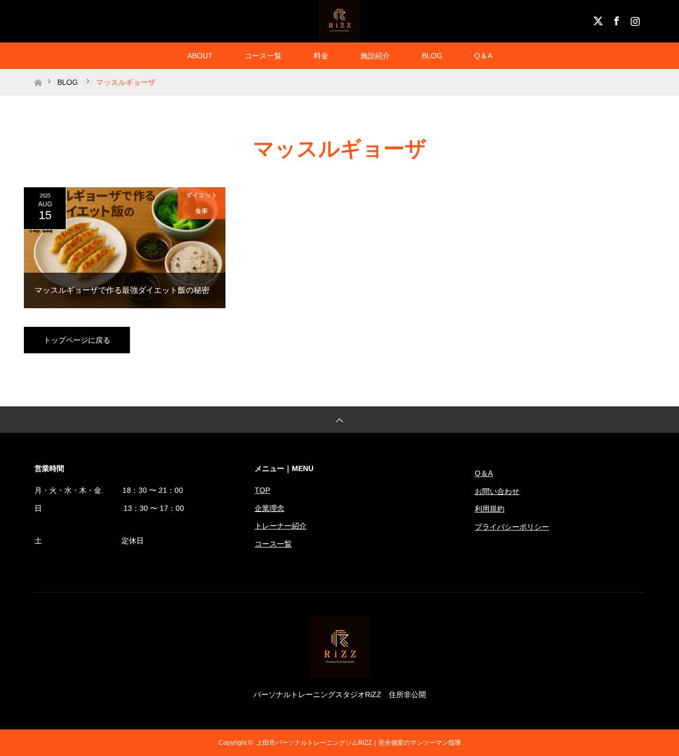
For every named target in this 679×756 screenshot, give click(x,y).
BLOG (432, 55)
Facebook (615, 19)
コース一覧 (263, 55)
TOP (262, 490)
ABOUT (200, 55)
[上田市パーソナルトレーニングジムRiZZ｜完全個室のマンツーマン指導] (340, 673)
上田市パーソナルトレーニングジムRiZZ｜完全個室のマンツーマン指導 (358, 742)
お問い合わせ (497, 491)
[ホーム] (37, 73)
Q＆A (483, 55)
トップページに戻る (76, 340)
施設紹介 (375, 55)
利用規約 (489, 509)
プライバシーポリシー (512, 527)
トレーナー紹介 (281, 526)
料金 (321, 55)
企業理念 (269, 508)
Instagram (634, 19)
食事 (201, 211)
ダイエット (201, 195)
